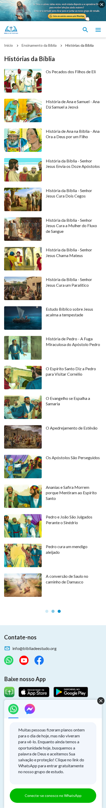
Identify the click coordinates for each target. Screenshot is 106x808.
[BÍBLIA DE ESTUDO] (28, 30)
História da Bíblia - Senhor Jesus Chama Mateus (69, 252)
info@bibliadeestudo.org (34, 648)
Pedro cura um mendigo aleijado (66, 549)
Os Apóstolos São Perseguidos (73, 457)
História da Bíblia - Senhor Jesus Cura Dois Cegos (69, 193)
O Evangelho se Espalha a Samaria (68, 401)
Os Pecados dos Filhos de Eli (71, 71)
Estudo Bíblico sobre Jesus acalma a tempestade (69, 312)
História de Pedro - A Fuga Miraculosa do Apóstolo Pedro (73, 341)
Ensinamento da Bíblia (39, 45)
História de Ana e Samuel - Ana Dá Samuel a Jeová (73, 104)
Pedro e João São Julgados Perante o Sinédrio (69, 519)
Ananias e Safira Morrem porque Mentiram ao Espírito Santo (71, 493)
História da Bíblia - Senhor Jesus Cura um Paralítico (69, 282)
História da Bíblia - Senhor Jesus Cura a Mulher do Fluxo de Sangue (71, 226)
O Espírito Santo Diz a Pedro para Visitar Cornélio (71, 371)
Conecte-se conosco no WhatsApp (53, 795)
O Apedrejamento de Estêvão (72, 427)
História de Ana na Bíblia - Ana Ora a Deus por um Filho (73, 134)
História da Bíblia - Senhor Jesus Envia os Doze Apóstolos (73, 163)
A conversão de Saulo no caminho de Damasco (67, 579)
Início (8, 45)
